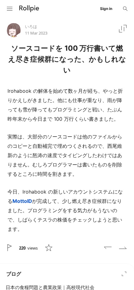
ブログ (13, 274)
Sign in (106, 8)
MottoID (22, 201)
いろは (31, 26)
